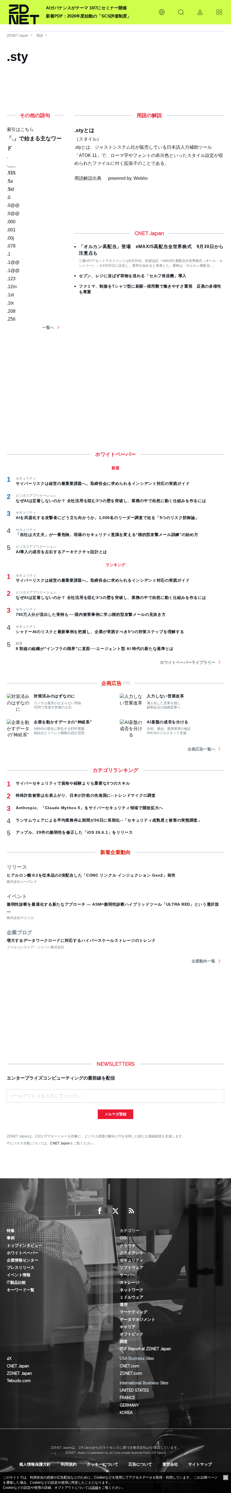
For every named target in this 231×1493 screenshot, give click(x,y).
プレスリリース (20, 1267)
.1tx (10, 303)
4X (9, 1358)
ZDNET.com (131, 1373)
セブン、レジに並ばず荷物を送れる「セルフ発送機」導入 (132, 275)
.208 (11, 311)
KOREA (126, 1412)
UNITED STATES (134, 1390)
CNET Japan (60, 1143)
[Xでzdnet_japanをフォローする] (115, 1211)
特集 (11, 1230)
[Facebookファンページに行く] (99, 1211)
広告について (140, 1464)
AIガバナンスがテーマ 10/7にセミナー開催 (86, 7)
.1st (10, 294)
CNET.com (129, 1366)
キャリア (128, 1327)
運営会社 (170, 1464)
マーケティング (133, 1312)
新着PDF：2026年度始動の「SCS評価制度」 (88, 16)
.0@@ (13, 205)
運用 (124, 1304)
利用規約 (69, 1464)
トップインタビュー (24, 1245)
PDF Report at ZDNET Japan (145, 1349)
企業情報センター (22, 1260)
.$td (10, 189)
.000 (11, 221)
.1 (8, 254)
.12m (12, 286)
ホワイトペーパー (22, 1253)
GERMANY (129, 1405)
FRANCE (127, 1397)
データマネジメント (137, 1319)
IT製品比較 (16, 1282)
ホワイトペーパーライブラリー (187, 662)
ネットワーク (131, 1290)
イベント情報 (18, 1275)
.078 (11, 246)
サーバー (128, 1275)
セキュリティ (131, 1260)
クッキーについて (102, 1464)
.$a (10, 181)
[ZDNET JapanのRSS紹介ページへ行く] (131, 1211)
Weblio (141, 178)
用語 (39, 36)
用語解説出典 (87, 178)
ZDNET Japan (17, 36)
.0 (8, 197)
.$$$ (11, 172)
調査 (124, 1341)
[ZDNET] (24, 12)
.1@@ (13, 262)
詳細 (95, 1488)
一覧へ (48, 327)
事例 (11, 1238)
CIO (123, 1238)
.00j (10, 238)
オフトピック (131, 1334)
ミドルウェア (131, 1297)
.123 (11, 278)
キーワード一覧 (20, 1290)
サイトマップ (200, 1464)
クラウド (128, 1245)
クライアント (131, 1253)
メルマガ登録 (115, 1114)
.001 (11, 229)
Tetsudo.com (19, 1380)
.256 (11, 319)
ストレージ (129, 1282)
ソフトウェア (131, 1267)
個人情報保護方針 (35, 1464)
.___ (11, 164)
